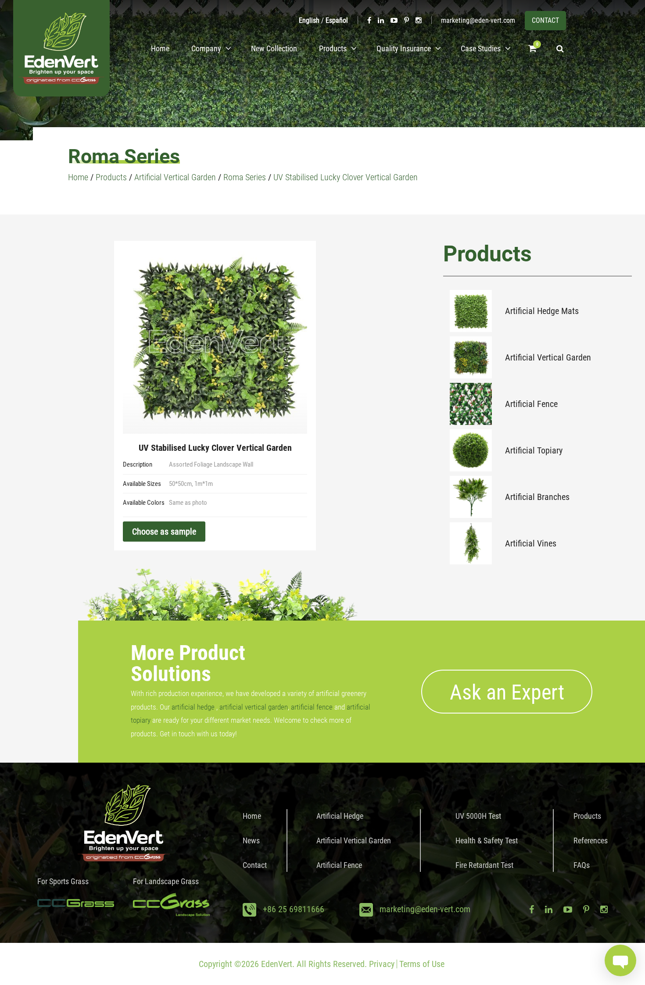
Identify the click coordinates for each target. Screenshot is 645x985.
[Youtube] (394, 20)
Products (333, 48)
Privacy (381, 964)
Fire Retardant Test (484, 865)
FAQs (581, 865)
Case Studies (481, 48)
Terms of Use (421, 964)
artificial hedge (193, 707)
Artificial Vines (530, 543)
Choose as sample (164, 531)
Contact (255, 865)
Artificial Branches (537, 497)
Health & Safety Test (486, 840)
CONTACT (545, 20)
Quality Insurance (403, 48)
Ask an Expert (507, 692)
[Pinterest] (406, 20)
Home (160, 48)
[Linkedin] (381, 20)
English (309, 20)
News (251, 840)
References (590, 840)
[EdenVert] (61, 48)
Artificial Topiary (534, 450)
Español (337, 20)
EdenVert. (277, 964)
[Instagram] (419, 20)
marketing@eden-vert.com (478, 20)
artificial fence (312, 707)
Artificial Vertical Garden (548, 357)
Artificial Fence (531, 404)
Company (206, 48)
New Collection (274, 48)
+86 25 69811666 (293, 909)
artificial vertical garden (253, 707)
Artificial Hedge (339, 816)
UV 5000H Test (478, 816)
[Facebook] (369, 20)
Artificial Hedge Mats (542, 311)
